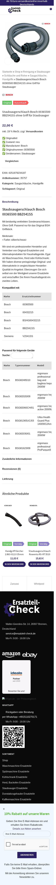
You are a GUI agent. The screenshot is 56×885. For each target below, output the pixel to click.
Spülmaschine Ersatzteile (15, 771)
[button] (14, 564)
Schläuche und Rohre (15, 75)
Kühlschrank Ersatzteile (14, 777)
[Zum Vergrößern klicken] (7, 61)
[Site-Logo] (14, 10)
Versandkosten (34, 131)
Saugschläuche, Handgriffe (29, 183)
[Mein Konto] (44, 10)
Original (20, 189)
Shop (17, 71)
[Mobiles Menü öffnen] (3, 10)
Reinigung (28, 71)
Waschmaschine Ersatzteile (17, 766)
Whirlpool (39, 584)
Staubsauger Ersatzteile (15, 788)
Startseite (7, 71)
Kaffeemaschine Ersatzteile (16, 799)
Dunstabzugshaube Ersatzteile (18, 793)
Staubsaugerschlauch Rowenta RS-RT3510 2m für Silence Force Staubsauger (39, 556)
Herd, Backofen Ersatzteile (16, 782)
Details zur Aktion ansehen (27, 828)
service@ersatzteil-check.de (20, 633)
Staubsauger (43, 71)
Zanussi (14, 584)
